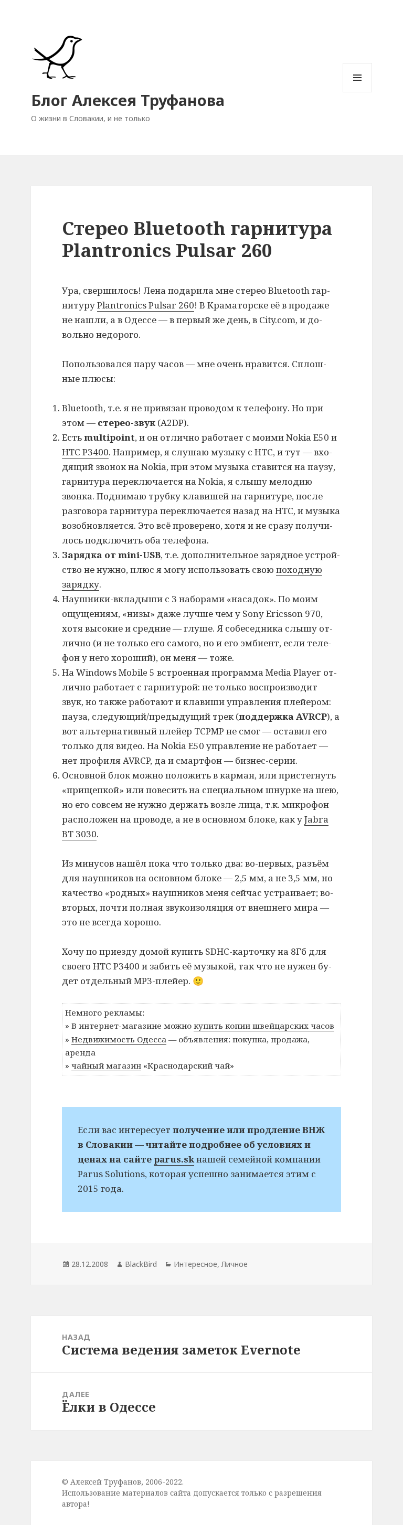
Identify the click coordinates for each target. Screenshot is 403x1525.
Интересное (195, 1264)
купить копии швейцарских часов (264, 1025)
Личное (234, 1264)
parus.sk (174, 1159)
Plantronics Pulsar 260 (145, 305)
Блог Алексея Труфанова (128, 100)
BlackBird (141, 1264)
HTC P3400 (85, 452)
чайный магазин (106, 1065)
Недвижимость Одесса (118, 1039)
